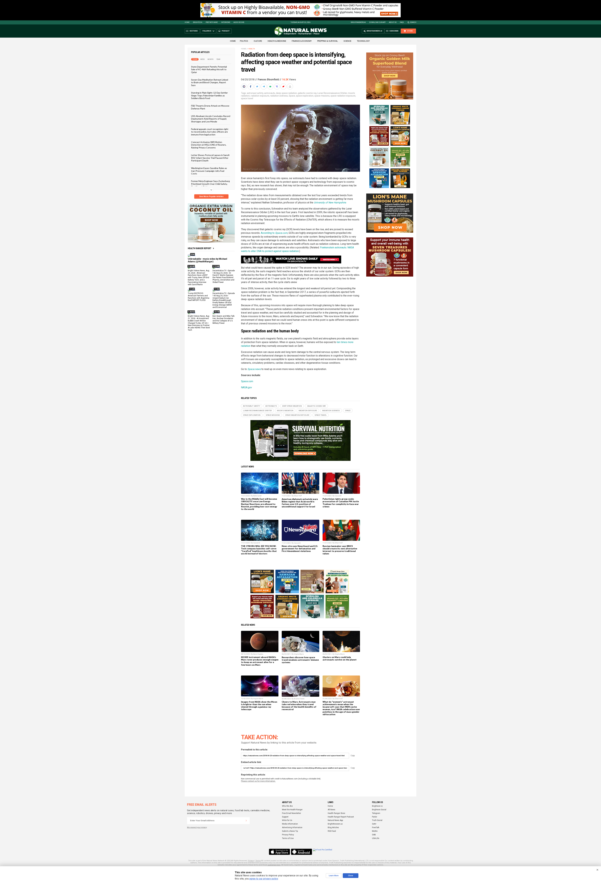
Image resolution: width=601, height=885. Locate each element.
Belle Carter (257, 496)
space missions (322, 95)
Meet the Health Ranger (292, 810)
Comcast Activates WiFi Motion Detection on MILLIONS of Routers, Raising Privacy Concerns (208, 145)
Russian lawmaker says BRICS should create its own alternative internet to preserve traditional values (340, 550)
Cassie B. (338, 496)
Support (285, 817)
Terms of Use (288, 838)
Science (347, 41)
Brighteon (197, 22)
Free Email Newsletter (291, 813)
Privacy (251, 861)
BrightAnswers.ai (358, 22)
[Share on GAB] (270, 86)
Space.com (247, 381)
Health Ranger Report (199, 248)
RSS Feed (332, 831)
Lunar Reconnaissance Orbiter (332, 93)
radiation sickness (279, 95)
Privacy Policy (288, 835)
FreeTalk (375, 827)
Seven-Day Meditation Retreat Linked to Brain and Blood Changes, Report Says (209, 82)
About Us (392, 22)
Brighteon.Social (379, 810)
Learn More (334, 876)
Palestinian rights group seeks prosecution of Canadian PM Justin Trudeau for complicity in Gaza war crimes (341, 503)
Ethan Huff (298, 496)
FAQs (402, 22)
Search (413, 22)
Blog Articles (333, 827)
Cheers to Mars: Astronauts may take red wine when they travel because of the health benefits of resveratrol (299, 706)
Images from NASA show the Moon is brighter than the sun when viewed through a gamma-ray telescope (259, 706)
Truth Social (377, 820)
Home (187, 22)
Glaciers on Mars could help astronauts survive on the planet (340, 658)
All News (331, 810)
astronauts (269, 93)
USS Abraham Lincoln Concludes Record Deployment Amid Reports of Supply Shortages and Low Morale (210, 119)
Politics (244, 41)
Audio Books (239, 22)
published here (274, 865)
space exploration (304, 95)
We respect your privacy (197, 827)
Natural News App (335, 820)
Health (251, 49)
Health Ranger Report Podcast (341, 817)
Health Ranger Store (336, 813)
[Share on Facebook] (251, 86)
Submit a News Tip (290, 831)
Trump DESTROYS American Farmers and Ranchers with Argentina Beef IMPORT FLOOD (198, 296)
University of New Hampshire (330, 202)
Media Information (290, 824)
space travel (247, 98)
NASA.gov (246, 387)
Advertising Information (292, 827)
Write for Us (287, 820)
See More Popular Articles (211, 196)
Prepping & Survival (327, 41)
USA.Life (375, 838)
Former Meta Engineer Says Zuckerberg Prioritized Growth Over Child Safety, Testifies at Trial (210, 184)
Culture (258, 41)
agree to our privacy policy (263, 878)
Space (292, 95)
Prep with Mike (212, 22)
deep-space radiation (286, 93)
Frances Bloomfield (268, 79)
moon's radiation (285, 411)
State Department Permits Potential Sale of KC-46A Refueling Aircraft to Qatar (209, 69)
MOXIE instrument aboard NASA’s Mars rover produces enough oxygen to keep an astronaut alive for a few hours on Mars (259, 661)
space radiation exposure (343, 95)
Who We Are (287, 806)
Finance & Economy (302, 41)
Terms (258, 861)
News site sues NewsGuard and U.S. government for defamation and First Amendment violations (300, 548)
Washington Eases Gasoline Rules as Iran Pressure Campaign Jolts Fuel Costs (209, 171)
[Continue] (246, 820)
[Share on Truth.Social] (277, 86)
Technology (363, 41)
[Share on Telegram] (264, 86)
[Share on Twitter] (257, 86)
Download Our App (377, 22)
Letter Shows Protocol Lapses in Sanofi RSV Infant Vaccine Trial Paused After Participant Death (210, 158)
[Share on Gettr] (283, 86)
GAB (374, 835)
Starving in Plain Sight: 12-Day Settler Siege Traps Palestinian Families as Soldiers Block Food (209, 95)
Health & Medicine (277, 41)
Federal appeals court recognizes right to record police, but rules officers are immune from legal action (209, 132)
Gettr (374, 824)
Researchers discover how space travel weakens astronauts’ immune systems (300, 660)
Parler (374, 817)
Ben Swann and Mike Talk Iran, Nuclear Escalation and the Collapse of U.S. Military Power (223, 319)
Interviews (225, 22)
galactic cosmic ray (307, 93)
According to (274, 232)
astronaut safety (255, 93)
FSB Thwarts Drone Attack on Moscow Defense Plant (210, 107)
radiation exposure (260, 95)
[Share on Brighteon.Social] (244, 86)
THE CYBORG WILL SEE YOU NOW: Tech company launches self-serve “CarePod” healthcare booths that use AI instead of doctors (259, 550)
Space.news (254, 369)
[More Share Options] (290, 86)
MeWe (375, 831)
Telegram (376, 813)
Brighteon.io (377, 806)
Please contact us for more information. (258, 781)
